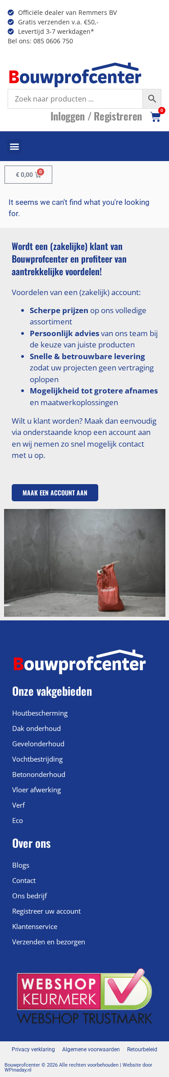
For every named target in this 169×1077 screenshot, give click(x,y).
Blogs (20, 864)
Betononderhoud (38, 774)
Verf (18, 804)
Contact (24, 880)
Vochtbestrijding (37, 758)
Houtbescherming (40, 712)
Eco (17, 820)
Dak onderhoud (36, 728)
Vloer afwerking (36, 789)
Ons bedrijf (29, 895)
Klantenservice (34, 926)
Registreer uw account (46, 910)
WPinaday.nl (18, 1070)
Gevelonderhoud (38, 743)
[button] (14, 146)
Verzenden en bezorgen (48, 941)
